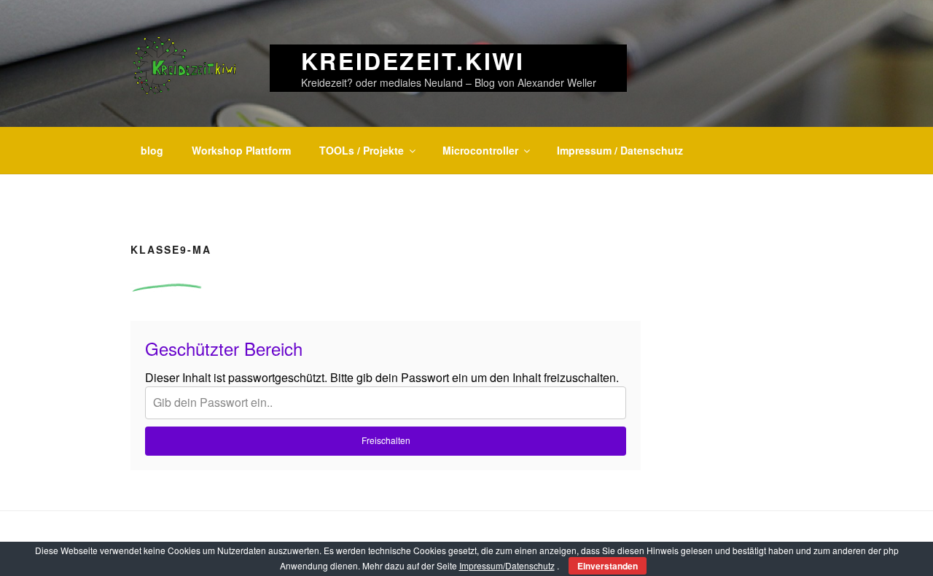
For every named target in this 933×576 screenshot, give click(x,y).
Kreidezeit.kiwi (412, 60)
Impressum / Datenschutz (620, 150)
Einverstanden (607, 565)
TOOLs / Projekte (361, 150)
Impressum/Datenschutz (507, 565)
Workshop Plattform (241, 150)
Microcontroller (480, 150)
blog (152, 150)
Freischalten (386, 440)
